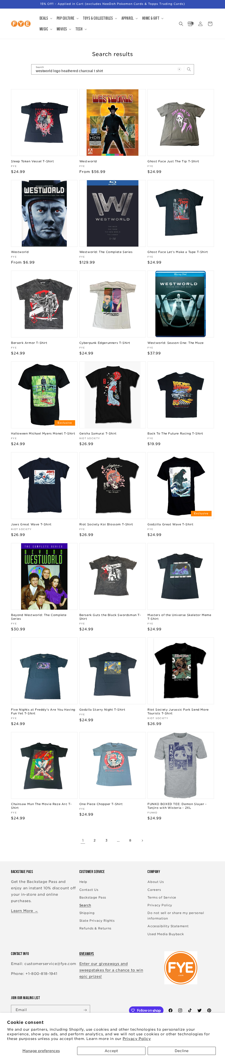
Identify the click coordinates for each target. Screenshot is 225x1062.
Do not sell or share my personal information (175, 915)
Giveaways (86, 953)
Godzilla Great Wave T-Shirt (170, 524)
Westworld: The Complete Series (106, 252)
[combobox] (112, 69)
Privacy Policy (137, 1039)
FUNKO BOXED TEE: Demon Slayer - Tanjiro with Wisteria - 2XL (177, 805)
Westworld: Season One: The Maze (175, 343)
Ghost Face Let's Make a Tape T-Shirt (177, 252)
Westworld (88, 161)
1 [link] (83, 840)
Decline (182, 1051)
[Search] (189, 69)
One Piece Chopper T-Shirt (101, 804)
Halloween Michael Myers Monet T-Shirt (43, 433)
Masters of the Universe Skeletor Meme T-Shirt (179, 616)
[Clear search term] (179, 69)
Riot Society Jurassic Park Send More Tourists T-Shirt (178, 711)
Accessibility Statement (168, 926)
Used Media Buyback (165, 934)
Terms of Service (161, 897)
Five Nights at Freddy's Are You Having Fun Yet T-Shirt (43, 711)
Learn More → (24, 911)
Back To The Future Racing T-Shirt (175, 433)
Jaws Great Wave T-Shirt (31, 524)
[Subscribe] (85, 1010)
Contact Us (88, 890)
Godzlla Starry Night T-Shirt (102, 709)
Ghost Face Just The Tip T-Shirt (173, 161)
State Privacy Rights (97, 920)
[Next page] (142, 840)
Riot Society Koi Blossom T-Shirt (106, 524)
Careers (154, 890)
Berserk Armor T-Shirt (29, 343)
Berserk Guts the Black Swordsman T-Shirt (110, 616)
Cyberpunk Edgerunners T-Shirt (104, 343)
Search (85, 905)
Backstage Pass (92, 897)
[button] (45, 18)
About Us (155, 882)
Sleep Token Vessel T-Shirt (32, 161)
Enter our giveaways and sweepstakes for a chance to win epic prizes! (111, 970)
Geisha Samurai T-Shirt (98, 433)
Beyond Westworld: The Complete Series (39, 616)
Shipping (87, 913)
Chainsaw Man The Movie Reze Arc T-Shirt (41, 805)
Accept (111, 1051)
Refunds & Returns (95, 928)
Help (83, 882)
